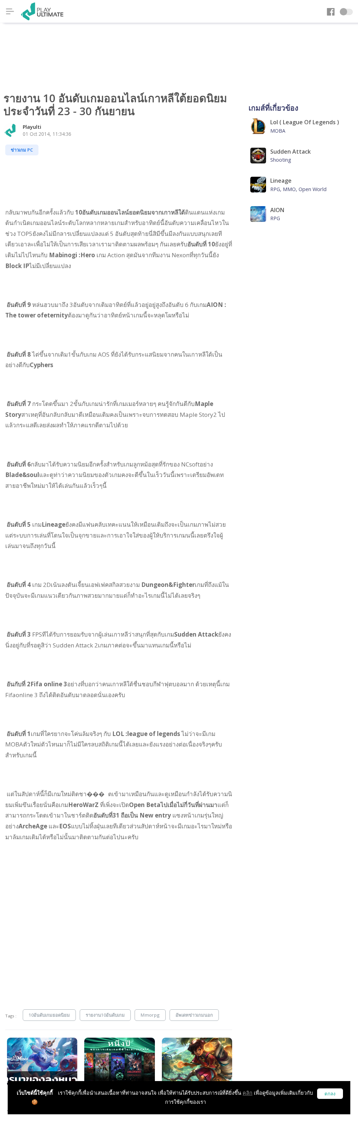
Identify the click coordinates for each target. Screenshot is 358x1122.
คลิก (247, 1092)
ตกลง (330, 1093)
